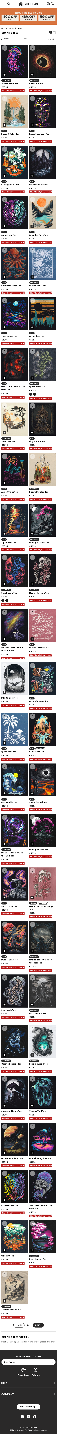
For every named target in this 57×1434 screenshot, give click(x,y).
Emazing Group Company (38, 1430)
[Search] (10, 5)
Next (37, 1325)
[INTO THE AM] (28, 4)
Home (4, 28)
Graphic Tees (15, 28)
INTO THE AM (31, 1428)
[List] (54, 32)
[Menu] (4, 4)
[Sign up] (52, 1362)
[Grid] (50, 32)
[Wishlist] (4, 48)
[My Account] (47, 4)
